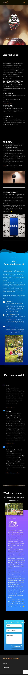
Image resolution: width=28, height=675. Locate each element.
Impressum (6, 667)
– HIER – (5, 165)
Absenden (16, 647)
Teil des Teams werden (12, 473)
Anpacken (9, 447)
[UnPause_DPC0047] (14, 515)
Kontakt (5, 663)
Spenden (8, 411)
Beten (8, 385)
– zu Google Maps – (8, 103)
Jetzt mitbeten (10, 407)
